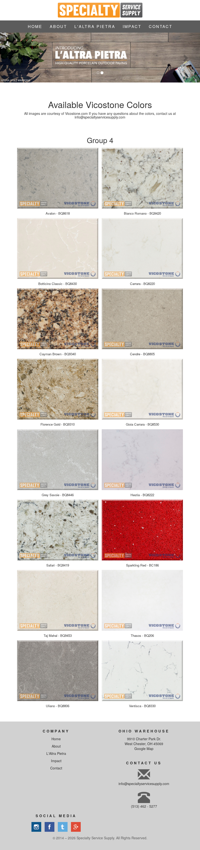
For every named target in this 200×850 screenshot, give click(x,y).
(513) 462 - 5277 (144, 806)
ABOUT (58, 26)
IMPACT (132, 26)
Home (56, 738)
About (56, 746)
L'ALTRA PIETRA (94, 26)
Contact (56, 768)
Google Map (143, 748)
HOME (35, 26)
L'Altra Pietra (56, 753)
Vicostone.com (76, 113)
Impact (56, 760)
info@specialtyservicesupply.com (100, 117)
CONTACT (160, 26)
